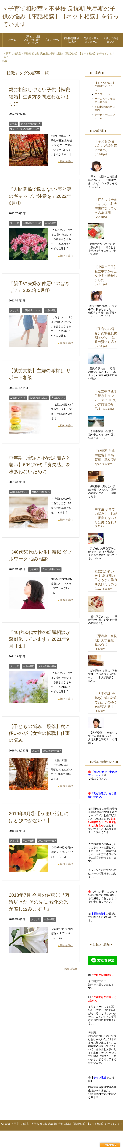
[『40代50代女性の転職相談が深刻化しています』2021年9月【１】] (28, 700)
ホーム (12, 39)
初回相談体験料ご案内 (71, 40)
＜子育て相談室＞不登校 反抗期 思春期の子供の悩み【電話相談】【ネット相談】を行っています (60, 16)
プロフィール (51, 39)
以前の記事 (70, 968)
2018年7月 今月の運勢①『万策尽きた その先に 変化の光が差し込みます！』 (39, 902)
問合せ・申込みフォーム (91, 40)
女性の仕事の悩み (39, 397)
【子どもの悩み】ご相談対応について (32, 40)
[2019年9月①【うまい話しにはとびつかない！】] (28, 869)
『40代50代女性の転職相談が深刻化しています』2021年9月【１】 (39, 639)
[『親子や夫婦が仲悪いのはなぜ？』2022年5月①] (28, 344)
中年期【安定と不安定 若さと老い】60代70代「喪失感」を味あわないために (40, 464)
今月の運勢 (50, 223)
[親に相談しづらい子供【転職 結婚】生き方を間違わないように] (28, 163)
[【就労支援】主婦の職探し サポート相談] (28, 432)
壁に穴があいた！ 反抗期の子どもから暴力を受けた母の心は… (106, 580)
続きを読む (66, 161)
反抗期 (35, 750)
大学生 (13, 123)
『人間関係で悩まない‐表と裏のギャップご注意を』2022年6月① (40, 196)
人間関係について (32, 223)
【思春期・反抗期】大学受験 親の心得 (106, 640)
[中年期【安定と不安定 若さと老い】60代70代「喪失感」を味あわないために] (28, 526)
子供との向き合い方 (111, 40)
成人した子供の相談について (24, 129)
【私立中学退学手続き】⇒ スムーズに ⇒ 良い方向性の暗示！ (106, 400)
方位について (58, 397)
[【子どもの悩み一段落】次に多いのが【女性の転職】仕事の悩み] (28, 787)
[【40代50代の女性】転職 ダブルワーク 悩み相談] (28, 606)
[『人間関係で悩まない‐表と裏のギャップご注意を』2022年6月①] (28, 257)
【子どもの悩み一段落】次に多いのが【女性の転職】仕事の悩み (39, 733)
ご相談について (18, 397)
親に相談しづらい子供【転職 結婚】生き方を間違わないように (39, 96)
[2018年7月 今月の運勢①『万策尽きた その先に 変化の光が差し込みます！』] (28, 950)
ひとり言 (14, 223)
